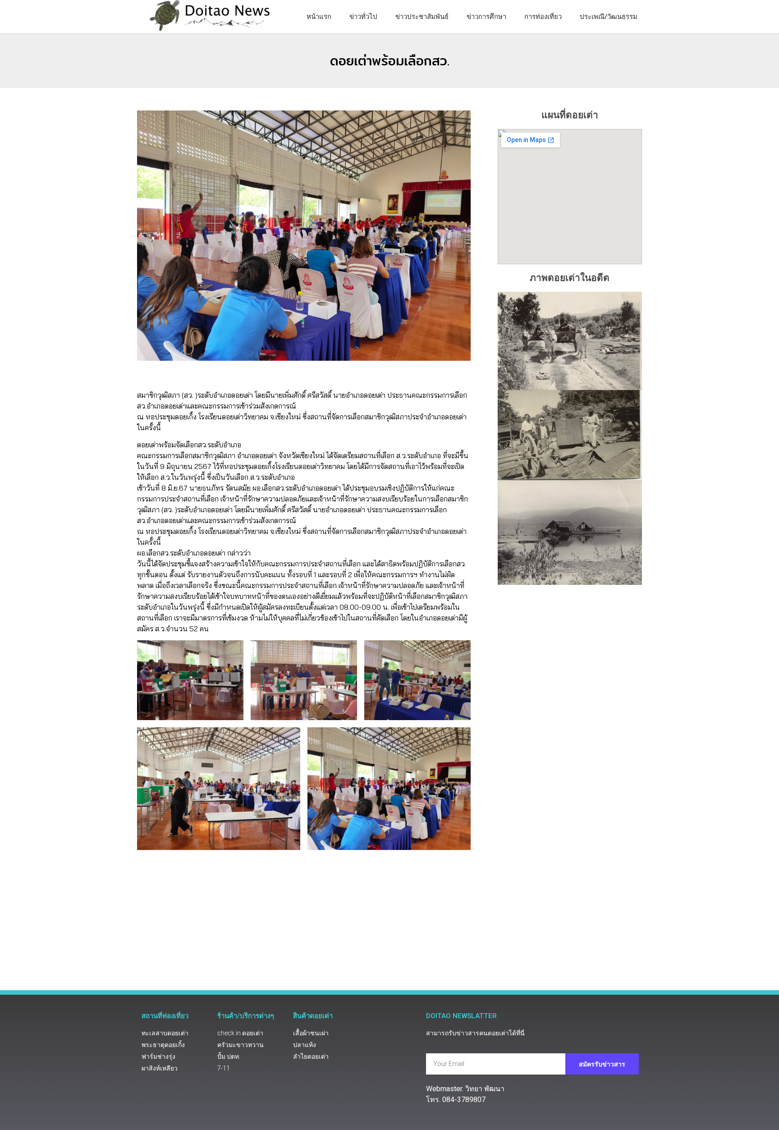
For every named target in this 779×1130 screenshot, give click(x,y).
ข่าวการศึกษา (486, 17)
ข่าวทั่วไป (363, 17)
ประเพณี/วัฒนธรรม (608, 17)
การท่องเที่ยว (543, 17)
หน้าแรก (319, 17)
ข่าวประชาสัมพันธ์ (422, 17)
